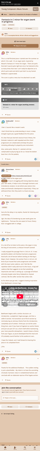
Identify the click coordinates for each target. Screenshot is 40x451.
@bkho (4, 181)
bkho (6, 34)
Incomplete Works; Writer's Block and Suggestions (23, 35)
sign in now (5, 392)
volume (24, 89)
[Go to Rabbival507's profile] (3, 121)
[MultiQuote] (2, 114)
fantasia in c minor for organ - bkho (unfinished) (19, 93)
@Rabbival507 (6, 176)
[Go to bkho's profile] (3, 34)
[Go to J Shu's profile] (3, 239)
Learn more (3, 3)
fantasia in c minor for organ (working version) (19, 106)
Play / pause (3, 89)
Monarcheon (10, 169)
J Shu (7, 239)
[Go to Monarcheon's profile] (3, 170)
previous (28, 89)
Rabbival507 (9, 121)
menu (37, 89)
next (32, 89)
